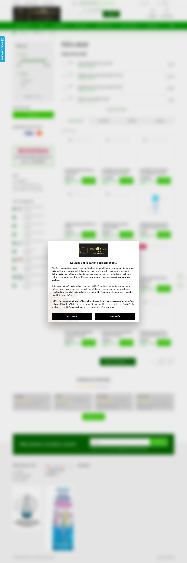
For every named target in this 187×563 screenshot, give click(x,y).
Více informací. (108, 307)
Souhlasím (115, 316)
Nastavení (72, 316)
